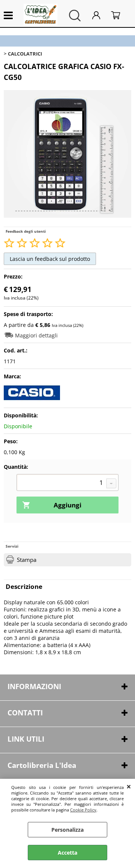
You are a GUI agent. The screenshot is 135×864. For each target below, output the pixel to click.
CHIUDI (128, 786)
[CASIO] (32, 400)
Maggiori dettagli (36, 335)
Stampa (26, 560)
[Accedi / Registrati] (99, 15)
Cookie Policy (83, 810)
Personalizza (67, 829)
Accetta (67, 852)
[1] (67, 483)
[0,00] (119, 15)
